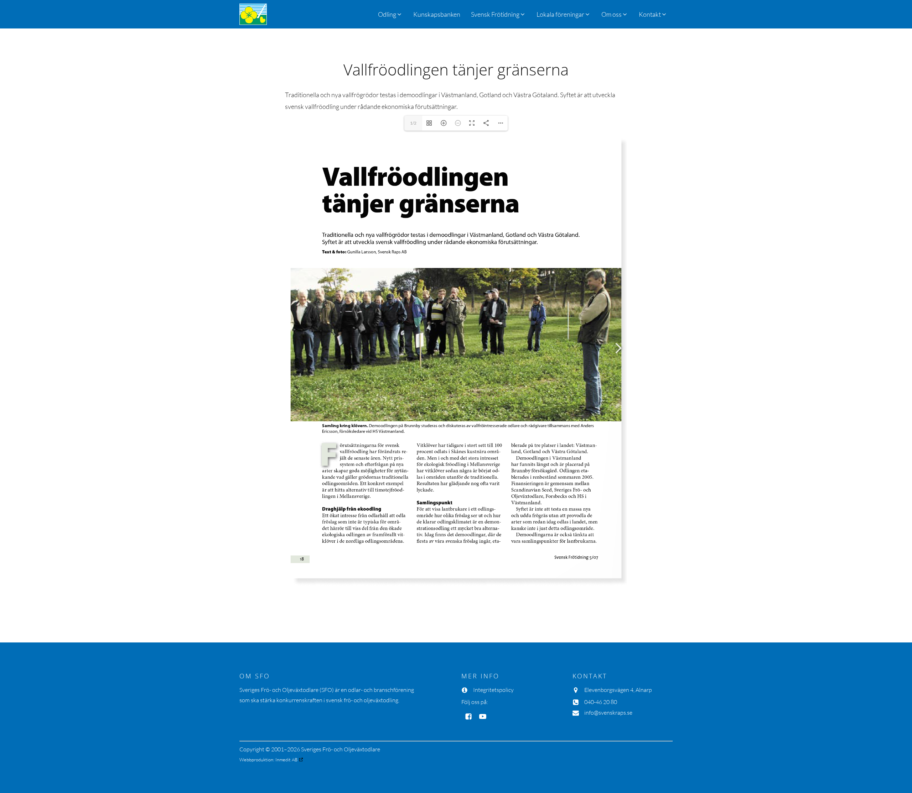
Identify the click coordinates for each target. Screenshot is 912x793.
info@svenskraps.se (608, 712)
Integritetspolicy (493, 689)
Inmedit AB (286, 759)
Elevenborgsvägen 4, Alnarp (618, 689)
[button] (498, 14)
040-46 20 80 (600, 701)
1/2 (413, 123)
